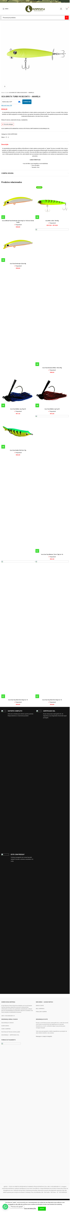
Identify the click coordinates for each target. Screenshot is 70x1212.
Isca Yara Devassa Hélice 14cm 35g (52, 367)
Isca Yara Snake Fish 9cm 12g (18, 450)
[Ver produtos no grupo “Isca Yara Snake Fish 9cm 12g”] (3, 447)
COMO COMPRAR (5, 1028)
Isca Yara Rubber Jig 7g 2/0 (52, 409)
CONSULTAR (27, 102)
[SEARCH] (67, 18)
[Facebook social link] (6, 137)
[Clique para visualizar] (5, 86)
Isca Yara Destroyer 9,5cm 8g (18, 263)
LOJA (6, 92)
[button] (3, 217)
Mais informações (30, 1208)
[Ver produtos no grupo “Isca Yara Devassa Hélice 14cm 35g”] (37, 364)
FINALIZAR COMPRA (41, 1011)
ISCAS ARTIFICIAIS (12, 134)
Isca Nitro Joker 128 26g (52, 220)
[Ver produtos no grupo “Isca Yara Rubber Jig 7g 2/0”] (37, 405)
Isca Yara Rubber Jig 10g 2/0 (18, 409)
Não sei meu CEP (6, 105)
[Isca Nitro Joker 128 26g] (52, 202)
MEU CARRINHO (40, 1008)
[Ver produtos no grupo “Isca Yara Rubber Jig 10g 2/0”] (3, 405)
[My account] (61, 9)
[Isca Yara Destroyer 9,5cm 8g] (18, 245)
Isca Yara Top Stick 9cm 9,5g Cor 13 (18, 699)
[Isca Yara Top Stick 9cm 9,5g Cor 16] (52, 629)
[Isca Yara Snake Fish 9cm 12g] (18, 432)
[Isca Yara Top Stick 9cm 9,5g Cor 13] (18, 629)
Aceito (42, 1208)
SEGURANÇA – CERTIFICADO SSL (10, 1035)
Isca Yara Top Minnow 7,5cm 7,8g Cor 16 (52, 554)
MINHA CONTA (40, 1005)
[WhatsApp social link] (8, 137)
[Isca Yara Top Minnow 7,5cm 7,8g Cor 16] (52, 484)
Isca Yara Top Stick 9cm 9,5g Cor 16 (52, 699)
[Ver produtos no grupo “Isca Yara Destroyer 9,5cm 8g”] (3, 260)
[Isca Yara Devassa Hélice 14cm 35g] (52, 297)
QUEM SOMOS (5, 1025)
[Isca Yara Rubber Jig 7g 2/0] (52, 390)
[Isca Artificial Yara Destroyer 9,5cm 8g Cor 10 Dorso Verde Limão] (18, 202)
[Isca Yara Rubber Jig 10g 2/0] (18, 390)
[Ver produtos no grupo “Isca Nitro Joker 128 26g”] (37, 217)
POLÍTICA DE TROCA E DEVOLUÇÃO (10, 1032)
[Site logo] (35, 8)
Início (2, 92)
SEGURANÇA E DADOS (7, 1022)
